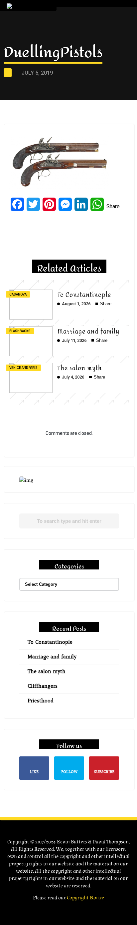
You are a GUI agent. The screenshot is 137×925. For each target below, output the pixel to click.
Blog (77, 89)
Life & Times (85, 61)
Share (113, 206)
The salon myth (80, 368)
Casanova (18, 294)
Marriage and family (88, 332)
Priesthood (41, 701)
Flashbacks (20, 331)
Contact (83, 117)
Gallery (80, 75)
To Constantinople (84, 295)
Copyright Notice (85, 897)
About (79, 33)
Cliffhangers (43, 686)
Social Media (88, 103)
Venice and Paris (23, 368)
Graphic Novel (91, 47)
